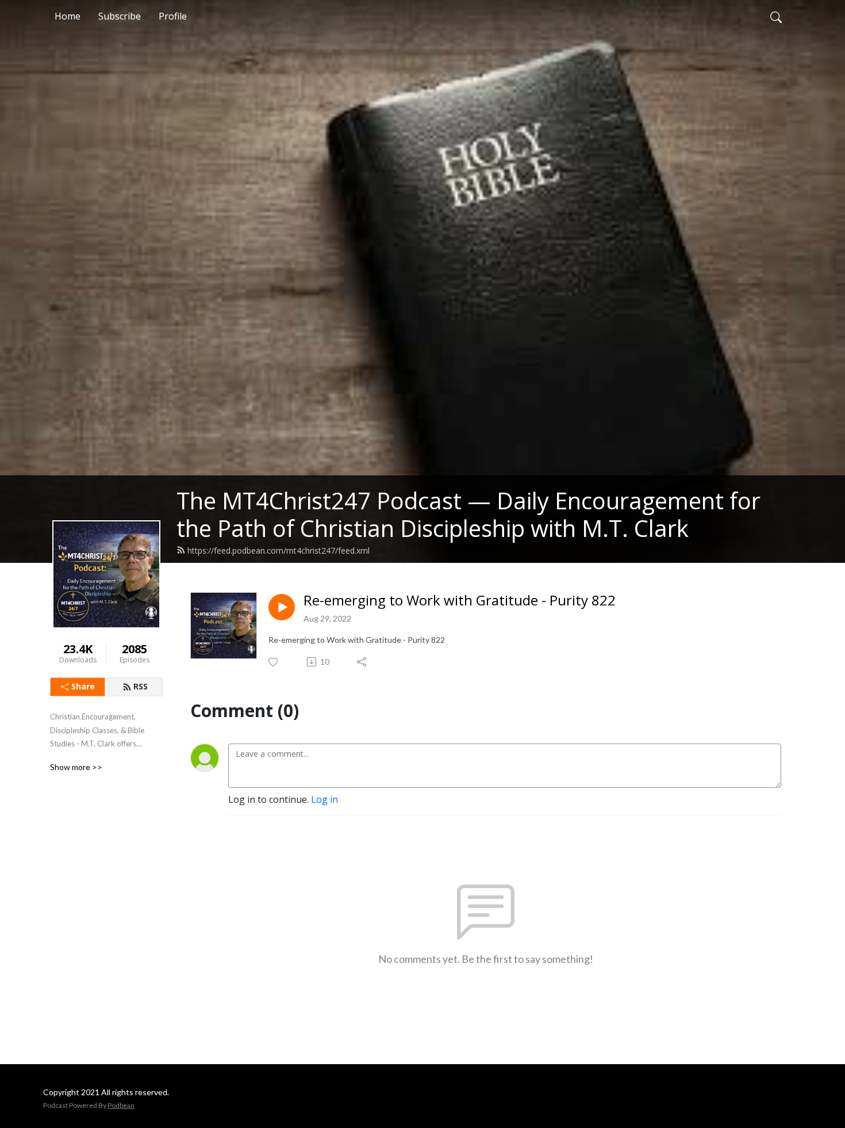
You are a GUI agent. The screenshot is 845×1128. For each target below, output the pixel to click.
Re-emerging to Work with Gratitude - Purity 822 (460, 600)
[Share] (362, 662)
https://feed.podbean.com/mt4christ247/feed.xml (278, 550)
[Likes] (274, 662)
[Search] (776, 16)
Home (67, 16)
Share (83, 686)
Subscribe (119, 16)
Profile (173, 16)
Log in (324, 799)
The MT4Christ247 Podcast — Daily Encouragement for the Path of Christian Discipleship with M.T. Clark (468, 514)
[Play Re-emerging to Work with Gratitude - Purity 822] (281, 607)
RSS (140, 686)
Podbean (121, 1105)
